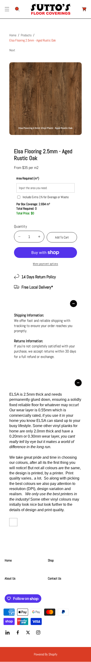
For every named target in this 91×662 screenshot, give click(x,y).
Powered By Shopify (45, 654)
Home (12, 35)
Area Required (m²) (27, 178)
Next (12, 50)
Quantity (20, 226)
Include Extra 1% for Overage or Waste (46, 197)
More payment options (45, 264)
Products (26, 35)
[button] (7, 9)
